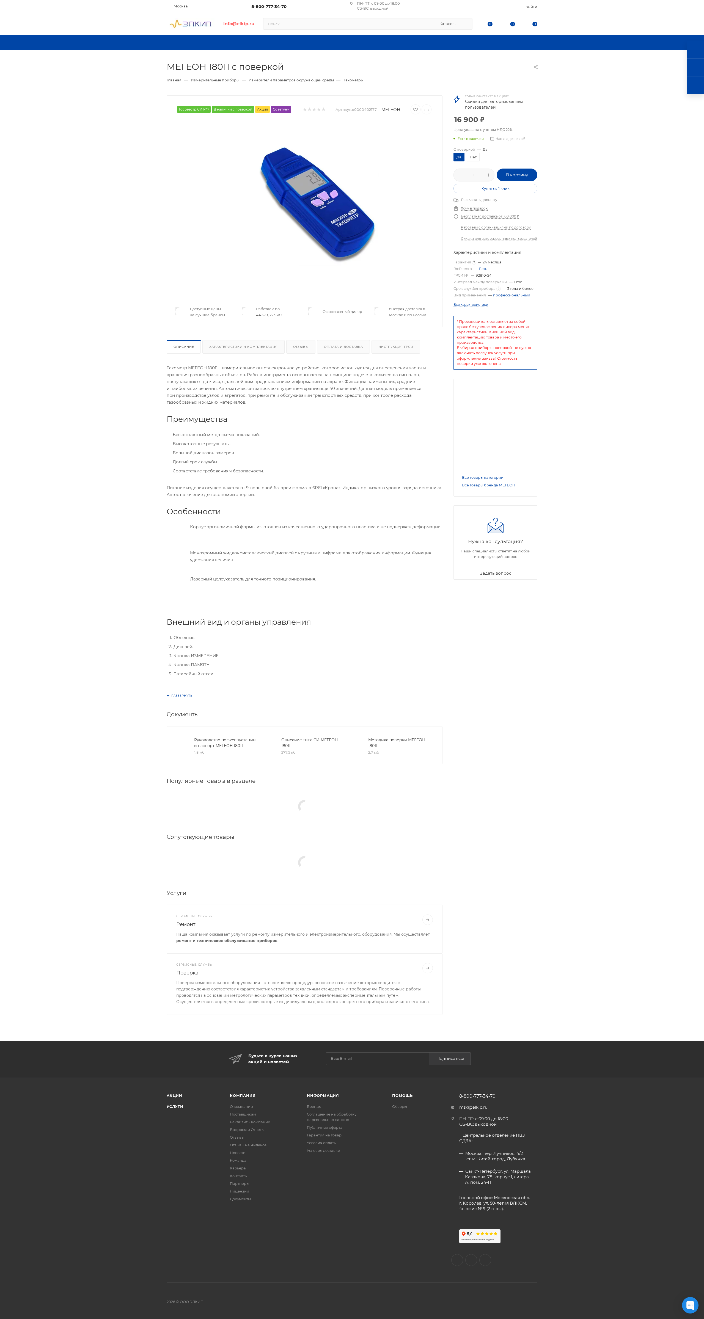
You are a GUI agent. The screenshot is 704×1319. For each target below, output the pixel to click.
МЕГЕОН (390, 109)
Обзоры (399, 1106)
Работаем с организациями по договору (496, 227)
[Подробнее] (427, 920)
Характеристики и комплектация (243, 347)
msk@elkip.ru (473, 1107)
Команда (238, 1160)
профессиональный (511, 295)
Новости (238, 1152)
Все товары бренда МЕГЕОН (488, 485)
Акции (174, 1095)
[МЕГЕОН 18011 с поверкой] (317, 203)
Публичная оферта (324, 1127)
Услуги (175, 1106)
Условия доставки (323, 1150)
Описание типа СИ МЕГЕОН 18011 (309, 742)
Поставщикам (243, 1114)
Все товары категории (483, 477)
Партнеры (239, 1183)
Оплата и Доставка (343, 347)
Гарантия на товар (324, 1135)
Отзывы (301, 347)
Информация (323, 1095)
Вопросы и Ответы (247, 1129)
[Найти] (465, 24)
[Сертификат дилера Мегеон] (495, 422)
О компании (241, 1106)
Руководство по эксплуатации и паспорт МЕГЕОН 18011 (225, 742)
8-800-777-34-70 (269, 6)
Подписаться (450, 1058)
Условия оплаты (322, 1143)
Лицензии (239, 1191)
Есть (483, 268)
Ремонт (186, 924)
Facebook (471, 1260)
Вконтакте (457, 1260)
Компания (242, 1095)
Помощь (402, 1095)
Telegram (485, 1260)
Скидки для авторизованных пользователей (499, 238)
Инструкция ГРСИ (395, 347)
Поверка (187, 973)
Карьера (238, 1168)
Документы (240, 1199)
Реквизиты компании (250, 1122)
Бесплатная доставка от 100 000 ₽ (490, 216)
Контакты (239, 1176)
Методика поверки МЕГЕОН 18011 (396, 742)
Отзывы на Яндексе (248, 1145)
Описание (184, 347)
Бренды (314, 1106)
